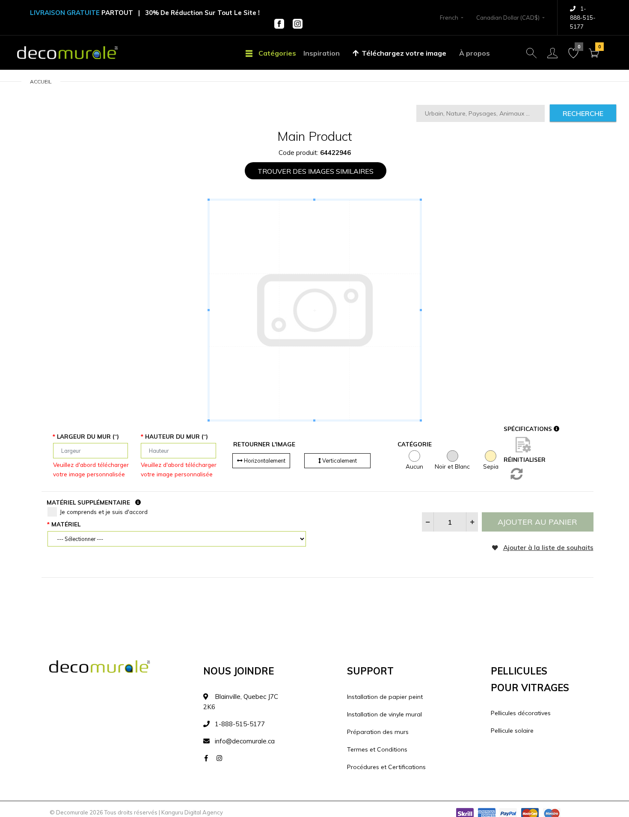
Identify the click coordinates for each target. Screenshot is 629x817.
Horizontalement (264, 460)
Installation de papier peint (385, 697)
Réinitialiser (525, 459)
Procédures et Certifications (386, 767)
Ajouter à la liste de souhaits (548, 548)
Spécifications (529, 428)
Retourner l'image (264, 444)
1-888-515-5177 (583, 17)
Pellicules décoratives (521, 713)
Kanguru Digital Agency (192, 812)
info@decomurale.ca (245, 741)
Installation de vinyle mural (384, 714)
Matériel (65, 524)
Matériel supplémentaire (88, 502)
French (449, 17)
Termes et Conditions (377, 749)
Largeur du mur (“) (88, 436)
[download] (523, 444)
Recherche (583, 113)
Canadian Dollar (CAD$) (508, 17)
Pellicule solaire (512, 730)
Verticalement (339, 460)
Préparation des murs (378, 732)
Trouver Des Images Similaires (316, 171)
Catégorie (415, 444)
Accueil (41, 81)
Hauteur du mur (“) (176, 436)
